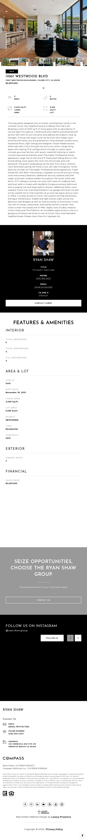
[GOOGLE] (49, 804)
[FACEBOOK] (25, 804)
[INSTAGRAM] (31, 804)
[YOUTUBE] (43, 804)
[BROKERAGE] (62, 804)
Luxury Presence (61, 817)
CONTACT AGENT (43, 303)
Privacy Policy (54, 829)
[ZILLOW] (55, 804)
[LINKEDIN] (37, 804)
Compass (62, 774)
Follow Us (52, 638)
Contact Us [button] (43, 600)
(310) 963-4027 (43, 278)
